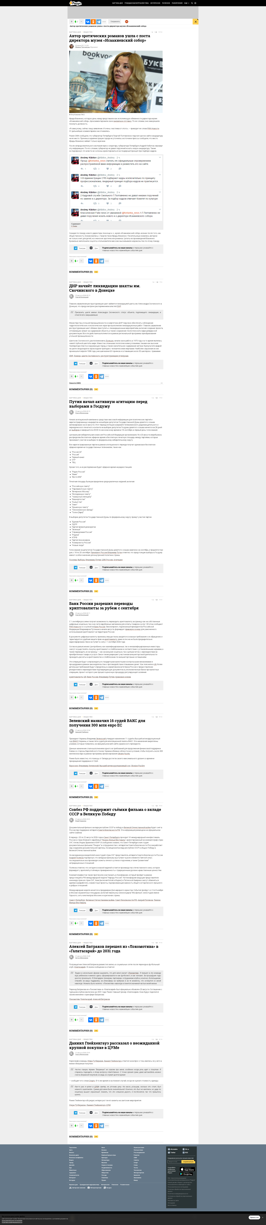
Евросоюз (73, 765)
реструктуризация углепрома (114, 356)
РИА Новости (153, 128)
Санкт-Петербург (77, 900)
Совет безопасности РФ (126, 900)
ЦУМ (96, 1087)
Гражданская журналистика (137, 3)
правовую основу (133, 629)
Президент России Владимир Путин (106, 552)
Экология (137, 1175)
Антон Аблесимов (81, 958)
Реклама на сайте (173, 1200)
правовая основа (123, 677)
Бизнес (71, 1152)
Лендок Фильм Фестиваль (113, 840)
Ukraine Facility (124, 754)
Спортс (92, 1081)
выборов (76, 430)
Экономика (137, 1177)
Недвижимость (107, 1167)
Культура (105, 1157)
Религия (136, 1155)
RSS (186, 1152)
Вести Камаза (172, 1205)
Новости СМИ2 (75, 383)
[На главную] (75, 3)
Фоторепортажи (95, 1188)
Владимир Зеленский (89, 765)
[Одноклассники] (93, 21)
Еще (185, 3)
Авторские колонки (78, 1188)
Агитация (118, 559)
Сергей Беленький (81, 297)
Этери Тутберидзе (95, 1061)
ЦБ (155, 664)
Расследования (139, 1152)
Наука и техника (107, 1165)
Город (71, 1162)
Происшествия (139, 1147)
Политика (105, 1177)
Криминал (105, 1152)
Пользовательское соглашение (178, 1187)
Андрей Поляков (76, 858)
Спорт (136, 1162)
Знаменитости (74, 1175)
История (72, 1180)
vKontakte (174, 1149)
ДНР (119, 306)
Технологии (138, 1170)
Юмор (136, 1180)
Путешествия (138, 1150)
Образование (106, 1170)
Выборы (81, 559)
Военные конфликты (76, 1157)
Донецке (109, 341)
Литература (105, 1160)
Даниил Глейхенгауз (112, 1061)
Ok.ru (187, 1149)
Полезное (166, 3)
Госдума (73, 559)
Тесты (136, 1167)
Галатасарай (80, 967)
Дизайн (71, 1165)
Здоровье (72, 1172)
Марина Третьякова (82, 47)
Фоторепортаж (139, 1172)
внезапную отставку (123, 121)
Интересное (155, 3)
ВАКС (75, 741)
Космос (104, 1150)
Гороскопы (73, 1147)
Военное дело (74, 1155)
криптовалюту (110, 639)
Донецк (77, 356)
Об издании (171, 1203)
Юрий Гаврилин (80, 821)
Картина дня (117, 3)
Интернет (72, 1177)
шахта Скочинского (91, 356)
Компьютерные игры (109, 1155)
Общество (87, 32)
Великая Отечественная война (100, 900)
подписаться (188, 1162)
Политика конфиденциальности (178, 1193)
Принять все (254, 1217)
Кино (103, 1147)
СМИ (135, 1157)
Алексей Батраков (101, 999)
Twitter (173, 1152)
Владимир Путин (93, 559)
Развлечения (177, 3)
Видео (71, 1160)
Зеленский (101, 739)
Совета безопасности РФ (109, 830)
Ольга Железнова (81, 413)
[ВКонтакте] (87, 21)
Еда (70, 1167)
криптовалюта (76, 677)
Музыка (104, 1162)
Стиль (136, 1165)
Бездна (109, 1188)
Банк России (99, 627)
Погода (104, 1175)
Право (104, 1180)
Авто (70, 1150)
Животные (72, 1170)
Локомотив (133, 973)
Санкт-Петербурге (112, 837)
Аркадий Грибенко (81, 732)
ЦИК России (107, 559)
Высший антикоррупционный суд (114, 765)
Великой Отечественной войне (137, 827)
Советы (136, 1160)
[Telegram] (98, 21)
